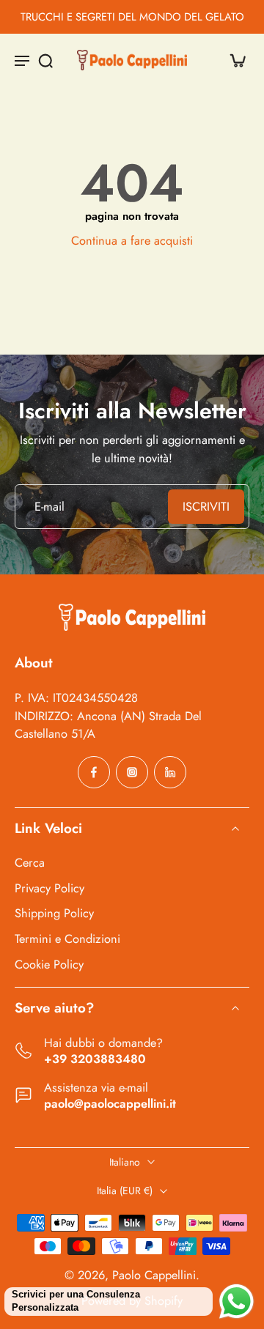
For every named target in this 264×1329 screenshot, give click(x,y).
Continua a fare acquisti (132, 240)
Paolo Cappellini (154, 1275)
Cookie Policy (49, 963)
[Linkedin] (170, 772)
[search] (45, 60)
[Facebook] (94, 772)
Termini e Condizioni (67, 938)
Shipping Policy (54, 913)
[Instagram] (132, 772)
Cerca (30, 862)
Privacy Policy (49, 888)
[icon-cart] (233, 60)
